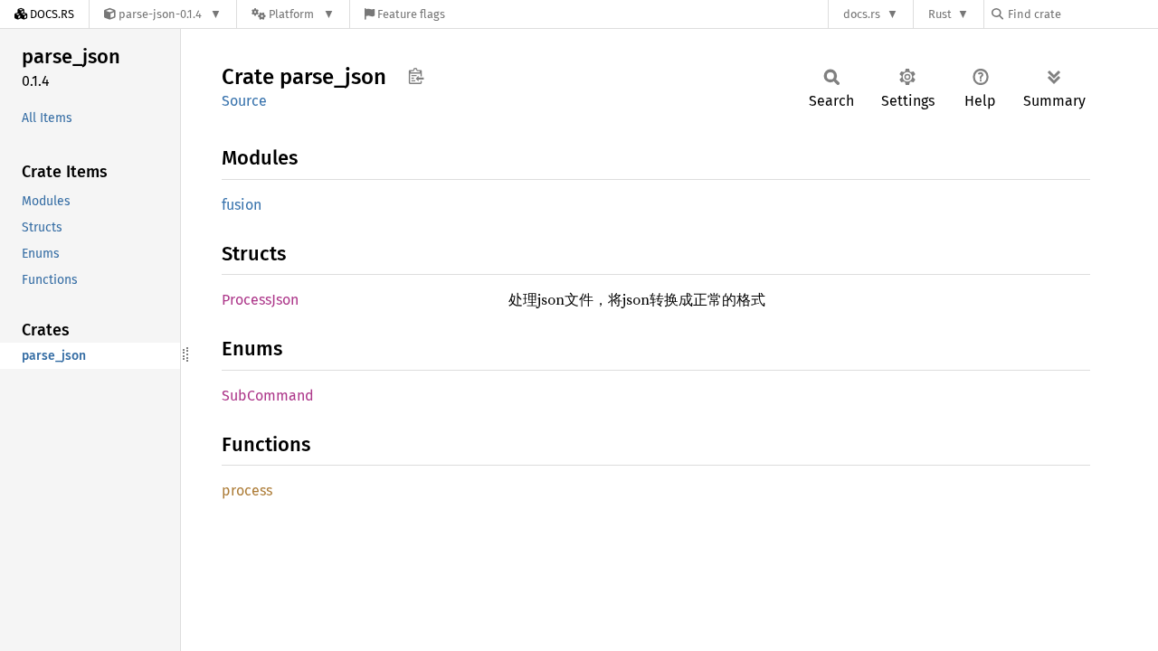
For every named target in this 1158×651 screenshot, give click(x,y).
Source (244, 100)
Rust (940, 14)
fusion (241, 204)
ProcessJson (260, 299)
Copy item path (416, 76)
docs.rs (861, 14)
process (247, 490)
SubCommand (268, 395)
